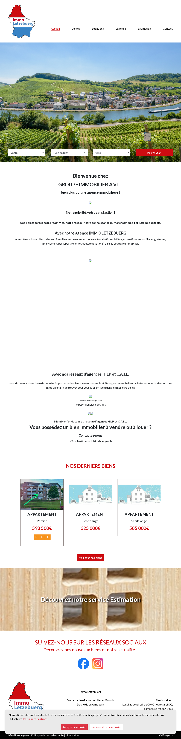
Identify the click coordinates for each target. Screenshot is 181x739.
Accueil (55, 28)
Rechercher (154, 152)
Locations (98, 28)
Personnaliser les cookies (106, 727)
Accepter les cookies (74, 727)
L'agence (121, 28)
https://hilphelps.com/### (90, 404)
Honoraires (72, 735)
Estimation (144, 28)
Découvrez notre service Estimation (90, 599)
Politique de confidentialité (47, 735)
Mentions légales (18, 735)
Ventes (76, 28)
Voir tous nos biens (90, 557)
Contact (168, 28)
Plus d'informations (35, 718)
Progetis (167, 735)
